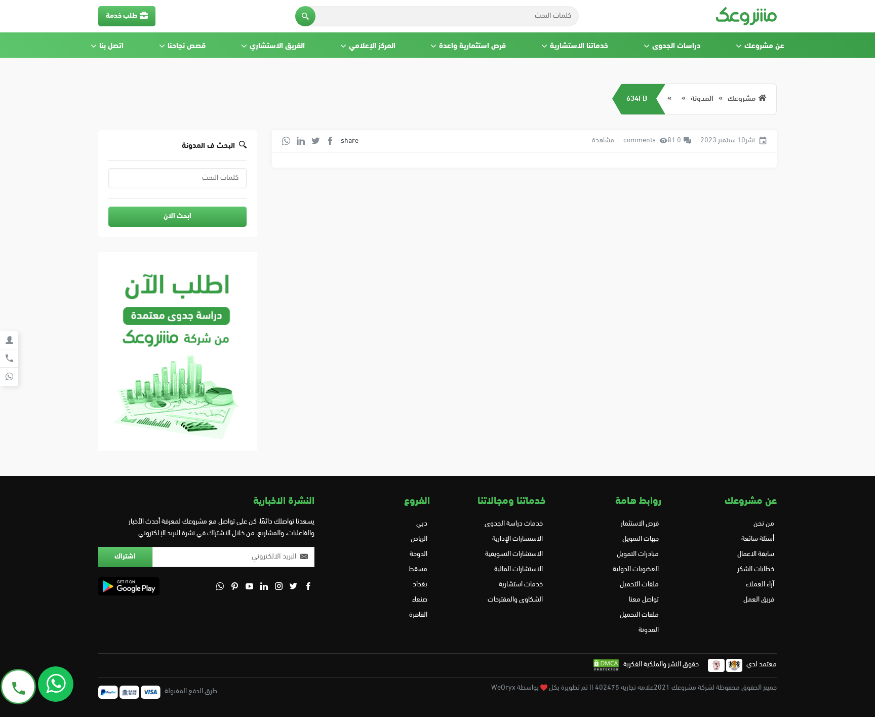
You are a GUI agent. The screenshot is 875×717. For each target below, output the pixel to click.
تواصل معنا (643, 600)
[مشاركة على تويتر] (315, 141)
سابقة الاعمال (755, 554)
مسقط (418, 569)
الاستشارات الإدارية (517, 539)
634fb (636, 99)
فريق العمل (758, 600)
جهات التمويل (640, 539)
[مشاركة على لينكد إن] (301, 141)
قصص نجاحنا (187, 46)
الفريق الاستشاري (277, 46)
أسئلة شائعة (757, 539)
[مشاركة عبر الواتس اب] (286, 141)
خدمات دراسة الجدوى (514, 524)
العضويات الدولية (635, 569)
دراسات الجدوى (676, 46)
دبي (421, 524)
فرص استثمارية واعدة (472, 46)
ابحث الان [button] (177, 216)
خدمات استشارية (521, 584)
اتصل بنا (111, 46)
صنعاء (419, 600)
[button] (305, 16)
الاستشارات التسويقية (514, 554)
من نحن (763, 524)
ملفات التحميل (639, 584)
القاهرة (418, 615)
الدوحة (418, 554)
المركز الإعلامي (372, 46)
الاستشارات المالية (518, 569)
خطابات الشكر (755, 569)
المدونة (702, 99)
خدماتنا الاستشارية (579, 46)
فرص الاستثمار (639, 524)
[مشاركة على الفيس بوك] (330, 141)
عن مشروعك (764, 46)
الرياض (419, 539)
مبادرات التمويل (637, 554)
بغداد (420, 584)
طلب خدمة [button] (121, 16)
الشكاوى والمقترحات (515, 600)
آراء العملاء (760, 584)
